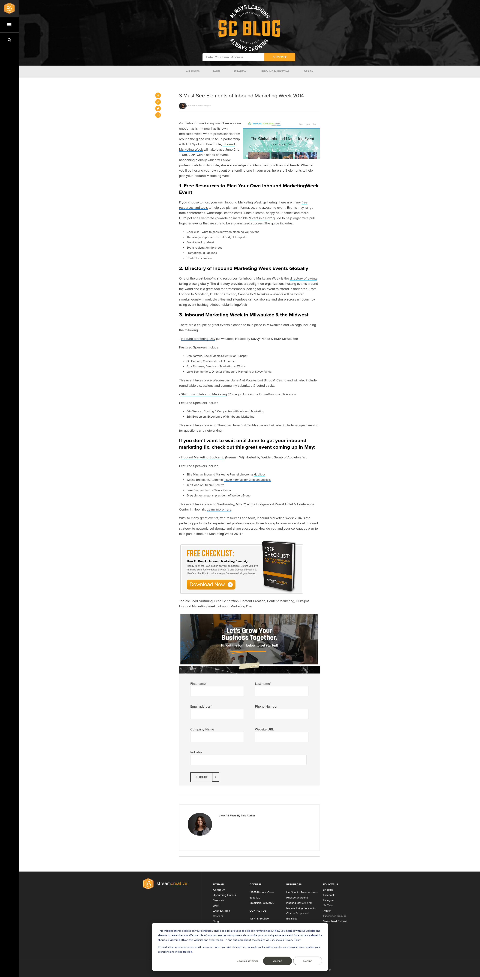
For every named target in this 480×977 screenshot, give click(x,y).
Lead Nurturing (202, 601)
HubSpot (259, 474)
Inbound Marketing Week (197, 606)
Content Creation (252, 601)
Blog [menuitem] (216, 921)
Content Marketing (280, 601)
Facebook (328, 895)
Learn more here (219, 509)
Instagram (328, 900)
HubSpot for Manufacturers (302, 892)
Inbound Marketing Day (198, 339)
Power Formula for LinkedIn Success (247, 480)
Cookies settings (247, 960)
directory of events (303, 278)
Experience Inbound (334, 916)
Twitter (327, 910)
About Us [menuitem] (219, 890)
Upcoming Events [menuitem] (224, 895)
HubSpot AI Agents (297, 897)
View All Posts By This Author (237, 815)
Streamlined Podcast (335, 921)
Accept (277, 960)
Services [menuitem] (218, 900)
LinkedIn (328, 889)
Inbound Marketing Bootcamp (202, 457)
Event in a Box (260, 218)
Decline (307, 960)
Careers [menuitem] (218, 916)
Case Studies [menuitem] (221, 911)
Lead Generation (226, 601)
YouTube (328, 905)
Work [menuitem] (216, 905)
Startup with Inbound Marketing (204, 394)
